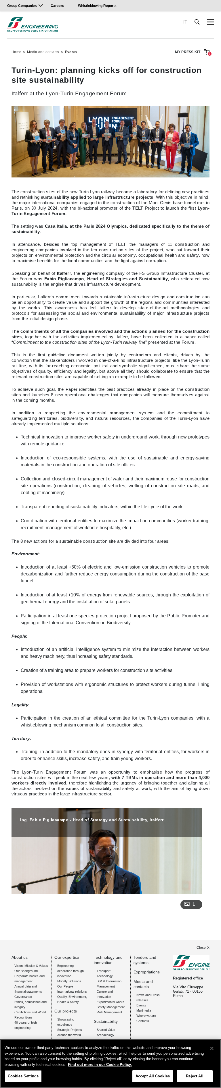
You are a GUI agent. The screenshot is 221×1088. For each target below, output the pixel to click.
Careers (57, 6)
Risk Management (109, 1012)
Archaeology (105, 1035)
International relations (72, 991)
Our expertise (66, 957)
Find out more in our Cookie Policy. (100, 1064)
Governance (23, 996)
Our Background (26, 971)
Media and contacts (43, 52)
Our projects (65, 1011)
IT (185, 22)
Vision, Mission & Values (31, 965)
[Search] (197, 22)
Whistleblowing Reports (97, 6)
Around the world (69, 1035)
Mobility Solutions (69, 981)
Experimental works (110, 1002)
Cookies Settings (23, 1076)
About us (20, 957)
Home (16, 52)
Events (71, 52)
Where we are (146, 1015)
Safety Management (111, 1007)
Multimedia (143, 1010)
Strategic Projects (69, 1029)
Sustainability (106, 1021)
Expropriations (147, 972)
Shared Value (106, 1029)
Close (201, 948)
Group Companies (22, 6)
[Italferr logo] (32, 24)
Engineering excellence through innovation (70, 971)
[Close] (211, 1048)
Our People (65, 986)
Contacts (142, 1021)
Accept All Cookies (153, 1076)
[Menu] (210, 22)
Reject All (194, 1076)
